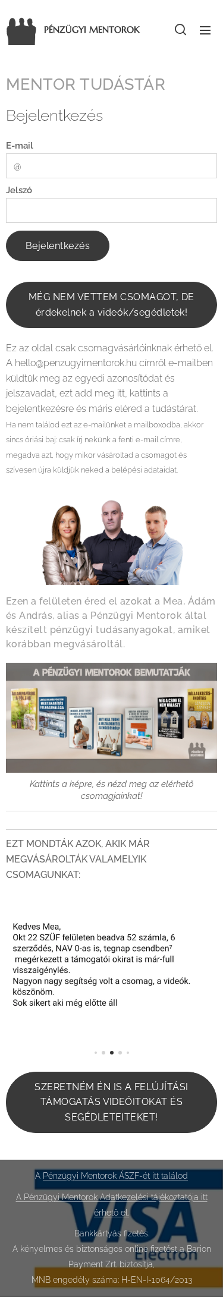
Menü (205, 30)
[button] (180, 30)
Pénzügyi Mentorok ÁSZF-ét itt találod (115, 1175)
